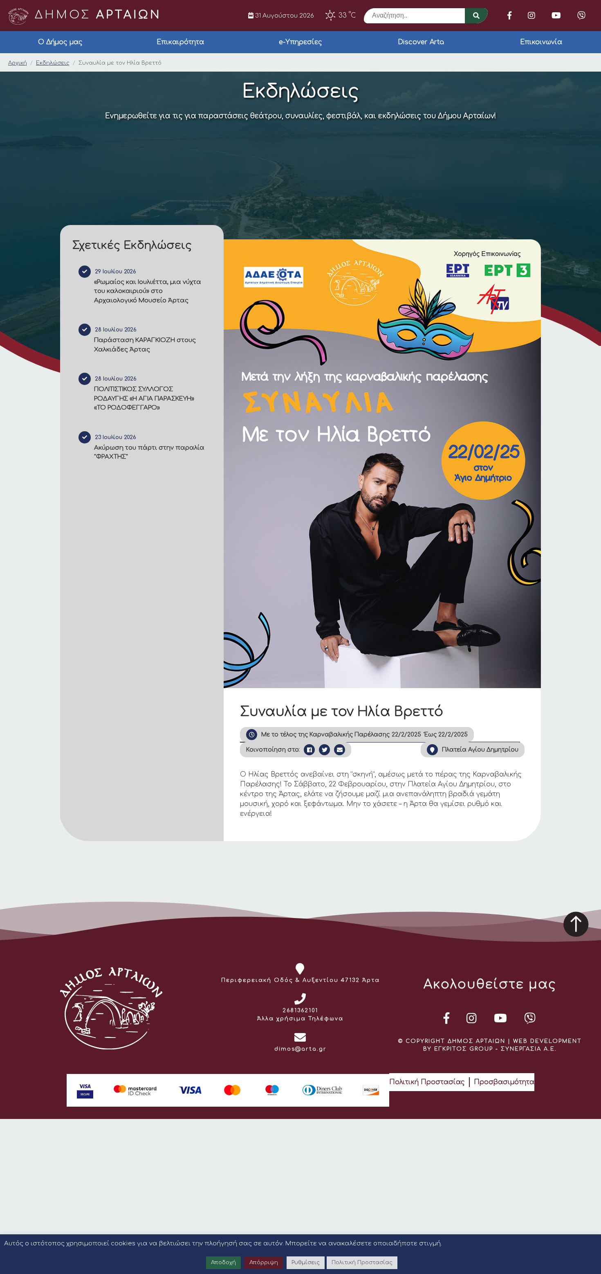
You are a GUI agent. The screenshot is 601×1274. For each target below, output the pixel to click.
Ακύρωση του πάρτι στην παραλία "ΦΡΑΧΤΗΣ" (149, 452)
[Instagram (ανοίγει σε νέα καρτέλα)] (531, 15)
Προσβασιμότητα (504, 1082)
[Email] (339, 749)
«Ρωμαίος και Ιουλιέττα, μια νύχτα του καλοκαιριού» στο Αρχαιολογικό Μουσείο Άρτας (147, 291)
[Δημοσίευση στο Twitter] (324, 749)
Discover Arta (421, 42)
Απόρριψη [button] (263, 1262)
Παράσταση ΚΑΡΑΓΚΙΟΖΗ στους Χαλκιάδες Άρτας (145, 345)
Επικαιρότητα (180, 42)
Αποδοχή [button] (223, 1262)
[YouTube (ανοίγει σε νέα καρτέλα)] (556, 15)
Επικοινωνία (541, 42)
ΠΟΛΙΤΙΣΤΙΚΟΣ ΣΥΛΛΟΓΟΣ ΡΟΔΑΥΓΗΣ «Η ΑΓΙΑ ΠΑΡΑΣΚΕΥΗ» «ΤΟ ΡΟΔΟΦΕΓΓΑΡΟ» (144, 398)
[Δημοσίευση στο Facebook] (309, 749)
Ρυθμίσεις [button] (306, 1262)
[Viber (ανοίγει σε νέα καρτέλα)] (581, 15)
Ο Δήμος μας (60, 42)
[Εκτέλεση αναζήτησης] (476, 15)
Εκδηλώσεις (53, 63)
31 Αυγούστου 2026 (283, 15)
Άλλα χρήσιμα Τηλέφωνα (300, 1019)
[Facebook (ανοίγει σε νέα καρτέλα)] (509, 15)
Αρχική (17, 63)
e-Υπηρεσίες (300, 42)
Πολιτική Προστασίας (427, 1082)
